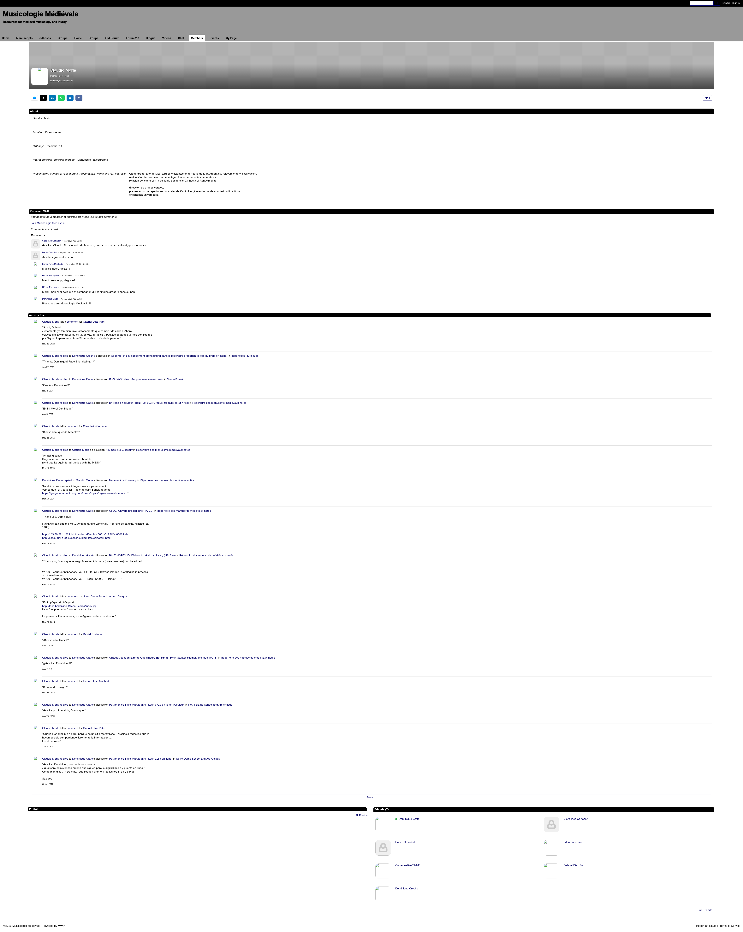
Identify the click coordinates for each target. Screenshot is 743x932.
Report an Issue (706, 926)
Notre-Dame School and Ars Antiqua (105, 596)
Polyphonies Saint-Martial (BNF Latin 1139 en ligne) (140, 758)
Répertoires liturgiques (245, 355)
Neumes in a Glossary (119, 449)
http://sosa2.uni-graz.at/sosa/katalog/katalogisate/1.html (76, 537)
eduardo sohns (573, 842)
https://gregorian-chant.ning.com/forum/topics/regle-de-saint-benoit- (83, 493)
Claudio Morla (50, 321)
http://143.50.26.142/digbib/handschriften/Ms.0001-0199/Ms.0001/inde (85, 534)
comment (72, 321)
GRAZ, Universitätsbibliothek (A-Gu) (131, 510)
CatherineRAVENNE (407, 865)
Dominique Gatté (50, 299)
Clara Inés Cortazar (51, 241)
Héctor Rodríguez (50, 275)
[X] (43, 98)
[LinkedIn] (52, 98)
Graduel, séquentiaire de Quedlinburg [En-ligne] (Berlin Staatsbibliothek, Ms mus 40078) (163, 657)
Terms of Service (730, 926)
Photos (34, 808)
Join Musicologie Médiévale (48, 222)
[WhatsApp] (61, 98)
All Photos (361, 815)
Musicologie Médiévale (40, 14)
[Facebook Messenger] (34, 98)
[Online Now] (383, 824)
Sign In (736, 3)
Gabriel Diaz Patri (93, 321)
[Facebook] (78, 98)
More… (371, 797)
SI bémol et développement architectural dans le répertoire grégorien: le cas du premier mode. (169, 355)
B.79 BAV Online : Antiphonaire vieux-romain (136, 379)
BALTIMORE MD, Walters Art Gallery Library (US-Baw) (142, 555)
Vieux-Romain (175, 379)
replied (64, 355)
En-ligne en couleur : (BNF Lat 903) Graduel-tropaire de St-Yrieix (149, 402)
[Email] (70, 98)
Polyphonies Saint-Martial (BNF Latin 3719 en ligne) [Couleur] (147, 704)
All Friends (705, 910)
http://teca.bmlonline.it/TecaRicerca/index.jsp (69, 605)
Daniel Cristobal (49, 252)
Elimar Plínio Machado (52, 264)
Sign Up (726, 3)
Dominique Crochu (83, 355)
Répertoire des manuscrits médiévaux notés (219, 402)
